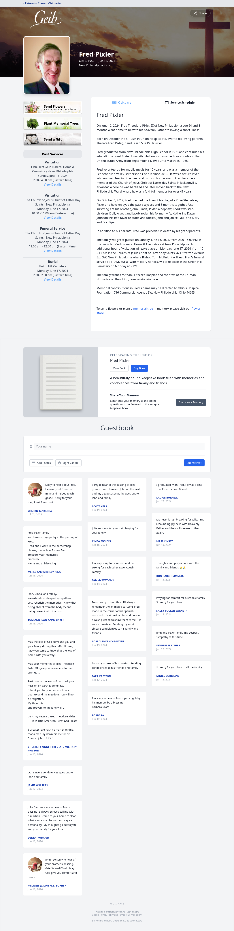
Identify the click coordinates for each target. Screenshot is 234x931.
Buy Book (139, 368)
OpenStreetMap (121, 920)
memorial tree (143, 309)
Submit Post (194, 462)
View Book (119, 368)
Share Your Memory (191, 402)
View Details (53, 184)
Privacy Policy (107, 914)
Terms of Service (126, 914)
